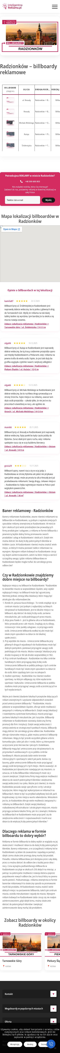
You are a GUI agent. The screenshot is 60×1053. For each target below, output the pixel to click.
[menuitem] (53, 6)
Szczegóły (45, 1044)
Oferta (8, 1021)
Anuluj (30, 1044)
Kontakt (9, 993)
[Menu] (53, 6)
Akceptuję (14, 1044)
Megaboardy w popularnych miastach (24, 1008)
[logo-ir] (12, 6)
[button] (51, 1044)
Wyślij (48, 200)
